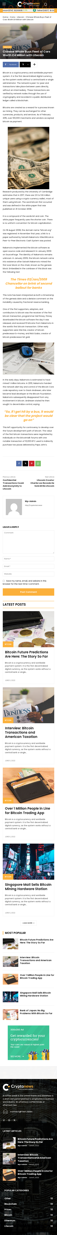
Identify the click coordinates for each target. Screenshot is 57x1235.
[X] (25, 463)
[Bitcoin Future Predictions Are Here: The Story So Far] (28, 629)
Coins (12, 17)
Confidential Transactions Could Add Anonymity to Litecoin (13, 484)
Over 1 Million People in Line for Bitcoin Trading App (27, 810)
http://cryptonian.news (33, 505)
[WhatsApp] (38, 463)
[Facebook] (19, 463)
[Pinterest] (31, 463)
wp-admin (30, 501)
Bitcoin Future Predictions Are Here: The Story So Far (26, 654)
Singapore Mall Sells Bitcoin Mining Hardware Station (28, 886)
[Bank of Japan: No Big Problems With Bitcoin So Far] (10, 1014)
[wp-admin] (14, 507)
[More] (34, 64)
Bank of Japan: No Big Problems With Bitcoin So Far (36, 1012)
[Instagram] (9, 1120)
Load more (28, 923)
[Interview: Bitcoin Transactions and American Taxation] (28, 705)
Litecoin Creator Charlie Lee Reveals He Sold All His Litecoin (42, 483)
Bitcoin (8, 644)
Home (5, 17)
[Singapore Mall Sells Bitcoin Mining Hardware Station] (28, 862)
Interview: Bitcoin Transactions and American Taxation (21, 732)
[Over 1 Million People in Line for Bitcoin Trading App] (28, 786)
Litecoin (20, 17)
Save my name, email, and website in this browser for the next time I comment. (24, 582)
